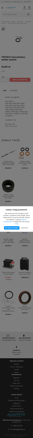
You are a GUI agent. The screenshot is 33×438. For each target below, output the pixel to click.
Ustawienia (24, 228)
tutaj (16, 224)
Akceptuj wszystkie (11, 228)
